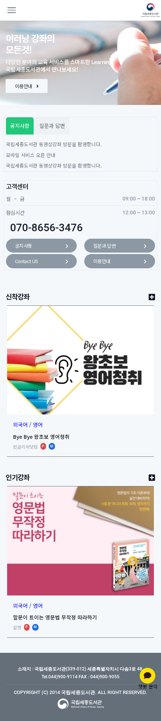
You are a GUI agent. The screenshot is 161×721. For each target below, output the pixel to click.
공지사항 (23, 245)
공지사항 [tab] (20, 125)
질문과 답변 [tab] (52, 125)
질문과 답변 (104, 245)
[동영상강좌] (148, 10)
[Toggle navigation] (24, 10)
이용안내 (24, 86)
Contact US (26, 261)
